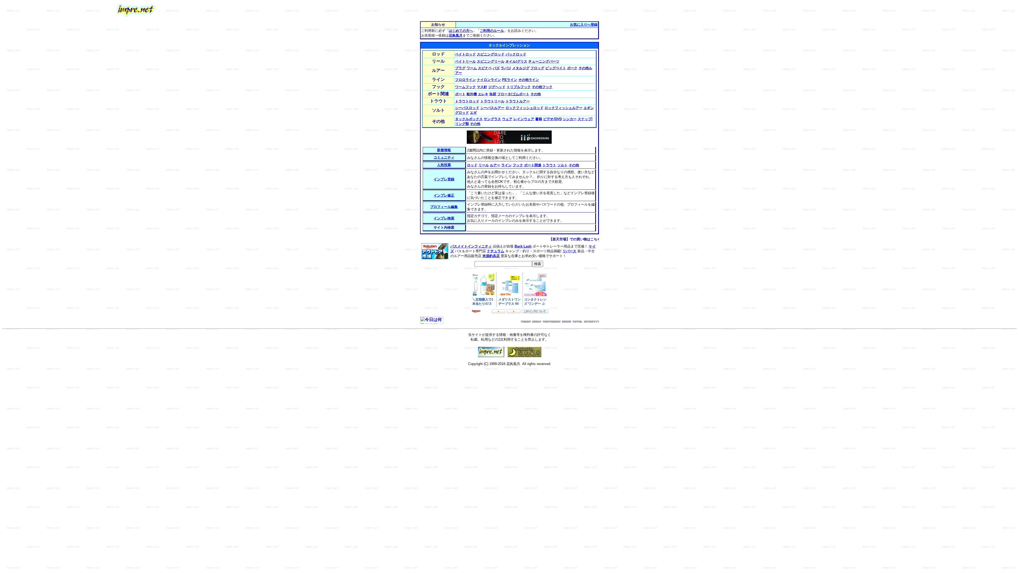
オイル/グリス (516, 61)
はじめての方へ (461, 31)
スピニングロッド (490, 54)
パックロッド (516, 54)
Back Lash (523, 246)
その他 (535, 94)
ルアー (495, 165)
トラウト (549, 165)
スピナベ (485, 68)
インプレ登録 (444, 179)
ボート (460, 94)
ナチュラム (495, 251)
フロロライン (465, 80)
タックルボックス (469, 119)
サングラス (492, 119)
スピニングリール (490, 61)
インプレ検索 (444, 218)
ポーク (572, 68)
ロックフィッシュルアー (563, 108)
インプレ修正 (444, 195)
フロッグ (537, 68)
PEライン (509, 80)
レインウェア (523, 119)
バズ (496, 68)
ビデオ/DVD (552, 119)
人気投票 (444, 165)
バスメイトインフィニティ (471, 246)
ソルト (562, 165)
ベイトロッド (465, 54)
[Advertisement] (643, 10)
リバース (569, 251)
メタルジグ (520, 68)
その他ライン (528, 80)
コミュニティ (444, 157)
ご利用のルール (492, 31)
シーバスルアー (492, 108)
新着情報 (444, 150)
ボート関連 (532, 165)
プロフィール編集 (444, 207)
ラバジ (506, 68)
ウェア (507, 119)
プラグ (460, 68)
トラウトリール (492, 101)
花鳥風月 (456, 35)
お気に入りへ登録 (584, 25)
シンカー (570, 119)
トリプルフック (519, 87)
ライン (506, 165)
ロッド (472, 165)
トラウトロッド (467, 101)
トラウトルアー (518, 101)
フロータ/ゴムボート (513, 94)
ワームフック (465, 87)
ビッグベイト (555, 68)
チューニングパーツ (543, 61)
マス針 (482, 87)
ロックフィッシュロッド (524, 108)
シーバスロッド (467, 108)
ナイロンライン (489, 80)
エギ (473, 113)
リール (483, 165)
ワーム (472, 68)
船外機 (472, 94)
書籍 (538, 119)
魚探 (492, 94)
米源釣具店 (491, 256)
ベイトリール (465, 61)
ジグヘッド (497, 87)
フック (518, 165)
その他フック (542, 87)
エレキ (483, 94)
